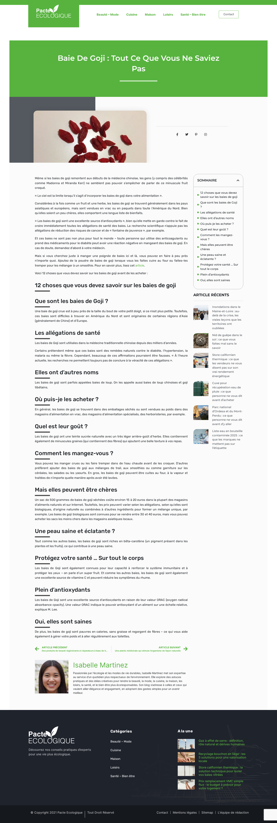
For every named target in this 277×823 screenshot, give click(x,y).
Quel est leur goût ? (214, 229)
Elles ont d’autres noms (217, 218)
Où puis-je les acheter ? (217, 223)
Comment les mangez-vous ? (216, 237)
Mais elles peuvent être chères (216, 247)
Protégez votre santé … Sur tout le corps (219, 267)
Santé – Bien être (193, 14)
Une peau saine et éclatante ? (213, 257)
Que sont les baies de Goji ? (218, 205)
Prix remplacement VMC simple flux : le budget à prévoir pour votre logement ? (221, 784)
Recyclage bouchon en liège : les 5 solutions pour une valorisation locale (222, 757)
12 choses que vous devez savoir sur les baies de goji (218, 195)
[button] (238, 180)
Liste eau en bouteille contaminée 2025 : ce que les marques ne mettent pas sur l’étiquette (227, 439)
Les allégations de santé (217, 212)
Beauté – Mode (108, 14)
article (139, 265)
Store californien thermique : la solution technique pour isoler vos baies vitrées (221, 770)
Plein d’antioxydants (214, 274)
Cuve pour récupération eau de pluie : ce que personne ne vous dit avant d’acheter (227, 391)
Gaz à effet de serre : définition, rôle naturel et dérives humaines (222, 742)
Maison (150, 14)
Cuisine (131, 14)
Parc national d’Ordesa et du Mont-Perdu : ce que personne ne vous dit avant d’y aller (227, 415)
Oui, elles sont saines (215, 280)
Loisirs (168, 14)
